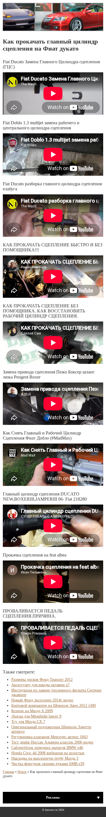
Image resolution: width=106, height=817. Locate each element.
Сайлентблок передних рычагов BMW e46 (47, 748)
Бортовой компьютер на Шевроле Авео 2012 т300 (53, 705)
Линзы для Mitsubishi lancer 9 (36, 716)
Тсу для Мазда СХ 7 (28, 722)
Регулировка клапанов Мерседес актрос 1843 (49, 737)
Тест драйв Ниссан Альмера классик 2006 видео (52, 742)
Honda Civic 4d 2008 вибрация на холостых (48, 753)
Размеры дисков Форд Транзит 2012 (42, 679)
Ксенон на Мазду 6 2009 (32, 711)
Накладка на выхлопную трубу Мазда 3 (44, 758)
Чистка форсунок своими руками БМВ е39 (47, 764)
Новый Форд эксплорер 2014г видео (42, 700)
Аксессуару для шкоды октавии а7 (40, 685)
